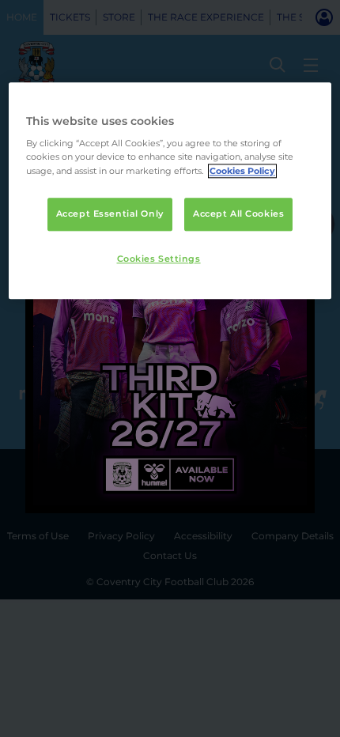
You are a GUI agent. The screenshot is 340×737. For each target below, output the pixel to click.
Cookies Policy (242, 170)
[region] (170, 191)
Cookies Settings (159, 258)
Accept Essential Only (110, 213)
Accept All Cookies (238, 213)
